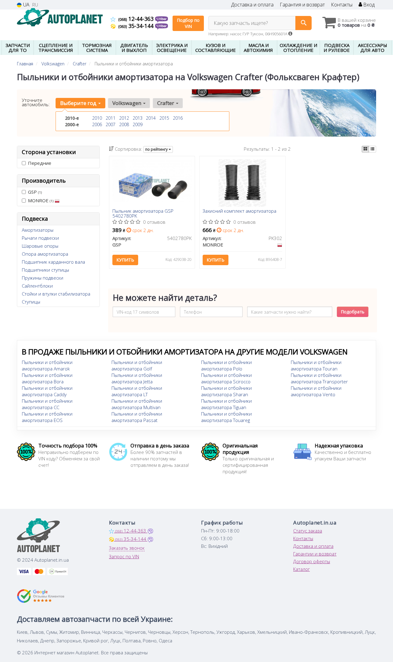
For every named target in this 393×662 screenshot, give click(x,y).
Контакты (341, 5)
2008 (124, 124)
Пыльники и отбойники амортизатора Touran (316, 365)
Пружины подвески (42, 278)
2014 (151, 118)
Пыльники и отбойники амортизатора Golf (136, 365)
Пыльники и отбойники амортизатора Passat (136, 417)
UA (25, 5)
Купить (125, 260)
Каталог (301, 569)
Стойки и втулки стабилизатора (56, 294)
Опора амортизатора (45, 254)
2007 (110, 124)
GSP (35, 192)
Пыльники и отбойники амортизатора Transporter (319, 378)
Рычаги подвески (40, 238)
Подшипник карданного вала (53, 262)
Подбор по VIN (188, 23)
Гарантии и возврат (315, 554)
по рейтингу (157, 149)
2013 (137, 118)
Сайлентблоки (37, 286)
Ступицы (31, 302)
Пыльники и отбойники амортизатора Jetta (136, 378)
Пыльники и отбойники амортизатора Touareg (226, 417)
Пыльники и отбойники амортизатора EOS (47, 417)
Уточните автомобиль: (36, 102)
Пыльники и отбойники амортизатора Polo (226, 365)
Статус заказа (307, 531)
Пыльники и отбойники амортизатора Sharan (226, 391)
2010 (97, 118)
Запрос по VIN (124, 556)
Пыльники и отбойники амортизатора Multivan (136, 404)
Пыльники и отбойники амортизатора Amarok (47, 365)
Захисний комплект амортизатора (239, 211)
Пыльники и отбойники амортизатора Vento (316, 391)
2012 (124, 118)
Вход (368, 5)
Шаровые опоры (40, 246)
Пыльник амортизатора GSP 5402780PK (142, 213)
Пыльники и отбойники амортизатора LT (136, 391)
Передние (39, 163)
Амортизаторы (37, 230)
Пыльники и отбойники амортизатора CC (47, 404)
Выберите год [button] (79, 102)
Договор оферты (311, 561)
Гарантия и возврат (302, 5)
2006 (97, 124)
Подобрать (352, 312)
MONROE (40, 200)
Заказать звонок (127, 548)
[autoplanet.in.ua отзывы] (40, 596)
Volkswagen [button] (127, 102)
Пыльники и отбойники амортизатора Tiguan (226, 404)
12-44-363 (136, 18)
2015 (164, 118)
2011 (110, 118)
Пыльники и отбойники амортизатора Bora (47, 378)
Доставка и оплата (252, 5)
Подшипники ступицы (45, 270)
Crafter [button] (166, 102)
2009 (137, 124)
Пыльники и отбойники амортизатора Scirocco (226, 378)
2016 (178, 118)
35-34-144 (136, 25)
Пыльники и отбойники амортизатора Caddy (47, 391)
